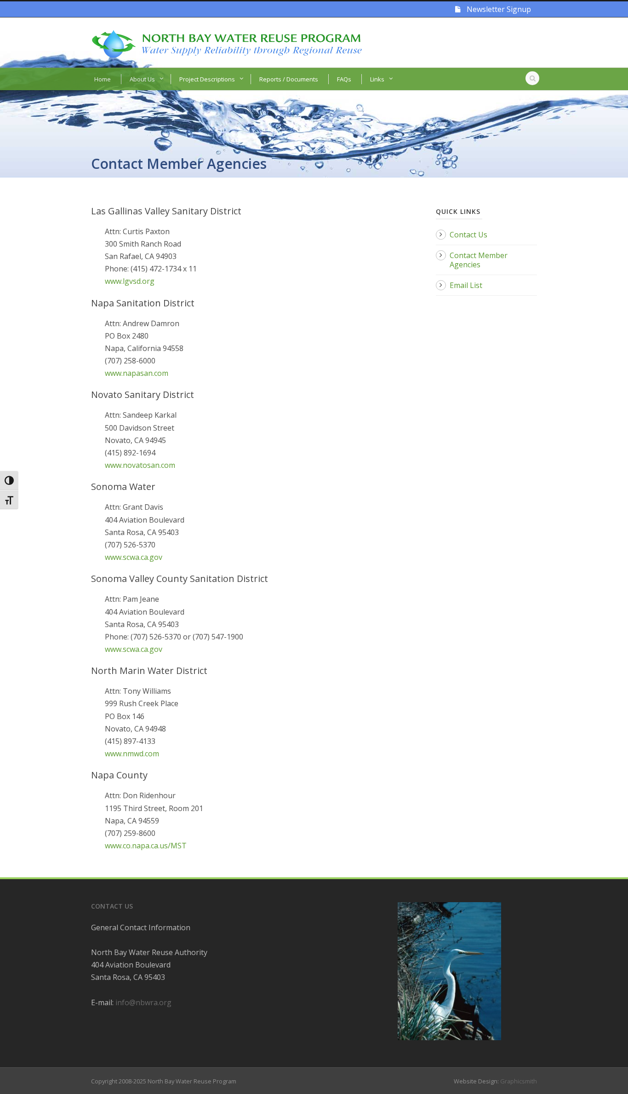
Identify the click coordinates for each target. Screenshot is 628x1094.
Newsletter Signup (498, 9)
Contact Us (468, 235)
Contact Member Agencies (479, 260)
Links (377, 79)
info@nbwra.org (143, 1002)
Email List (466, 285)
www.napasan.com (136, 373)
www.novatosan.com (140, 465)
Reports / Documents (288, 79)
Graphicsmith (518, 1081)
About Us (142, 79)
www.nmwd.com (132, 754)
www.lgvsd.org (129, 281)
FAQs (344, 79)
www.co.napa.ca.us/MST (146, 846)
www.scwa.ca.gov (133, 557)
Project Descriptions (207, 79)
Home (102, 79)
